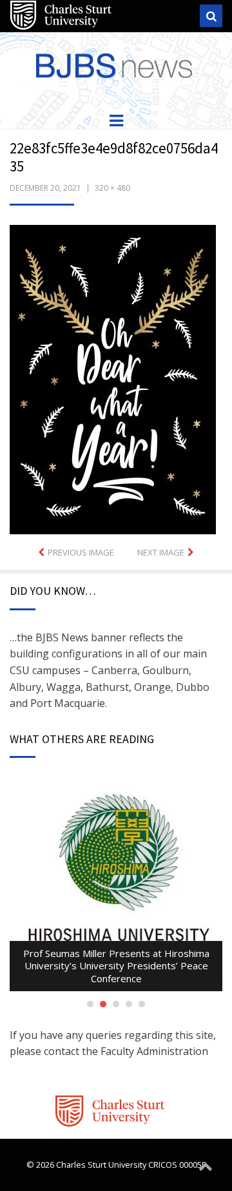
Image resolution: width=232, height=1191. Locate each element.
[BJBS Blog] (116, 63)
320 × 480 (112, 187)
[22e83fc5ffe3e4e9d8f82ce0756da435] (113, 378)
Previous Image (81, 552)
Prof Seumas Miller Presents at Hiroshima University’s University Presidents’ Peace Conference (116, 966)
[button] (113, 379)
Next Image (160, 552)
